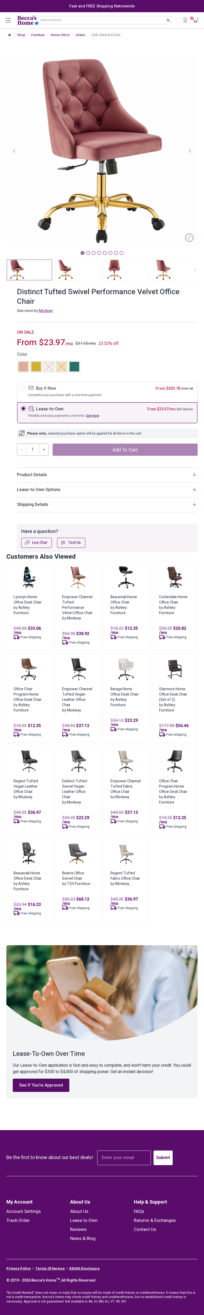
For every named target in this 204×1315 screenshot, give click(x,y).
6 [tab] (110, 253)
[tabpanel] (102, 150)
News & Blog (83, 1238)
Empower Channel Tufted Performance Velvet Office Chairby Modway (77, 607)
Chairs (80, 35)
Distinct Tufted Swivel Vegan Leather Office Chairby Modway (74, 791)
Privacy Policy (18, 1268)
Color (22, 354)
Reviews (78, 1229)
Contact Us (145, 1229)
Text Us (74, 542)
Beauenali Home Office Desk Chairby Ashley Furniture (28, 881)
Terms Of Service (50, 1268)
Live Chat (39, 542)
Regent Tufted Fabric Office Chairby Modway (125, 878)
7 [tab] (116, 253)
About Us (80, 1202)
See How (92, 415)
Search (169, 21)
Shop (21, 35)
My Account (19, 1202)
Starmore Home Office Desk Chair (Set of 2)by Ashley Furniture (173, 699)
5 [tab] (105, 253)
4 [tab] (99, 253)
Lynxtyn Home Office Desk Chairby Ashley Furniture (28, 605)
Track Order (18, 1220)
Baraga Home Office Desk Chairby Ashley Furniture (124, 697)
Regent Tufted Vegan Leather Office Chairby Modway (26, 789)
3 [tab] (94, 253)
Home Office (60, 35)
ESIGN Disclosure (84, 1268)
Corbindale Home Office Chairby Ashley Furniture (173, 605)
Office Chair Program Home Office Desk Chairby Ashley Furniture (28, 699)
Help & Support (150, 1202)
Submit (163, 1158)
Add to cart (125, 450)
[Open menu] (8, 20)
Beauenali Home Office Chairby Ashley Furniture (123, 605)
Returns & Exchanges (155, 1220)
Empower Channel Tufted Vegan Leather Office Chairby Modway (77, 699)
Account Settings (23, 1211)
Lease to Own (83, 1220)
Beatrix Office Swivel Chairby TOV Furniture (76, 878)
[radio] (23, 366)
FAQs (139, 1211)
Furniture (38, 35)
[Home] (9, 35)
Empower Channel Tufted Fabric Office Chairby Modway (125, 789)
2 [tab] (88, 253)
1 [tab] (82, 253)
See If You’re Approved (41, 1085)
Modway (46, 311)
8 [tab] (122, 253)
